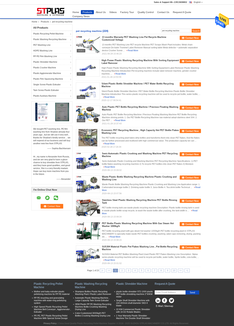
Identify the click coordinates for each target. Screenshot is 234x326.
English (197, 2)
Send (192, 292)
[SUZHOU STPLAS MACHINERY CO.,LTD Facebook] (165, 301)
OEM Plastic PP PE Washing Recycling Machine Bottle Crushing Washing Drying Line (93, 307)
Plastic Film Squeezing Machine (48, 79)
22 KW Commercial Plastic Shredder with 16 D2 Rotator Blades (133, 310)
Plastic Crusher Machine (44, 67)
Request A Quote (182, 12)
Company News (81, 16)
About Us (101, 12)
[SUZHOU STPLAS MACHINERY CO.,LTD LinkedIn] (158, 301)
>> (180, 270)
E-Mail (159, 306)
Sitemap (168, 306)
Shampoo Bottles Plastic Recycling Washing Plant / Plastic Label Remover (93, 292)
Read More (133, 50)
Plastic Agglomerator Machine (47, 73)
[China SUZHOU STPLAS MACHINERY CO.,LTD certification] (42, 112)
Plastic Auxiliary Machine (44, 96)
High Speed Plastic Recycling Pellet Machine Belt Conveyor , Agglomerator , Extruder (52, 309)
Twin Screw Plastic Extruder (46, 90)
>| (187, 270)
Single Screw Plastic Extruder (47, 84)
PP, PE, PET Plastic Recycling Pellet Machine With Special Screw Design (51, 317)
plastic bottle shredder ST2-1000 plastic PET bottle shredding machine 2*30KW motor (134, 294)
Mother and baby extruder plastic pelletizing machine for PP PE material (52, 292)
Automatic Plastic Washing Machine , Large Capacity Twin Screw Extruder (92, 299)
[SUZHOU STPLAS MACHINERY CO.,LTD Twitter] (171, 301)
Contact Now (192, 38)
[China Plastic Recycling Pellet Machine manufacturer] (51, 11)
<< (109, 270)
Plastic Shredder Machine (45, 62)
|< (102, 270)
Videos (113, 12)
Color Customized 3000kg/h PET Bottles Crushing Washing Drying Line (92, 314)
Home (75, 12)
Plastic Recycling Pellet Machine (48, 34)
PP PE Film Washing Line (45, 56)
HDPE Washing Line (42, 50)
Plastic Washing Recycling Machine (49, 39)
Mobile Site (162, 310)
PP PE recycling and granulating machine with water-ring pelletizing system (50, 300)
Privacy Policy (50, 323)
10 (174, 270)
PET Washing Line (42, 45)
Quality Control (146, 12)
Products (87, 12)
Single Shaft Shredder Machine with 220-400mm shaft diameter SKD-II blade (133, 303)
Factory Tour (127, 12)
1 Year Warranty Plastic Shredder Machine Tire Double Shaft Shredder (133, 317)
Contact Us (163, 12)
